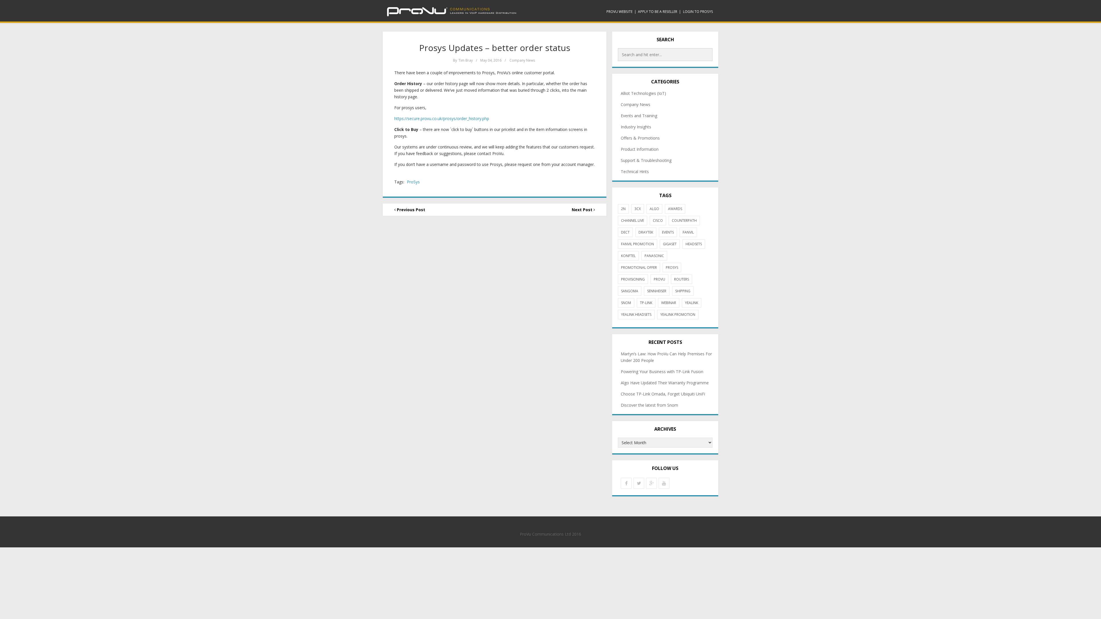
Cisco (658, 220)
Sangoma (629, 291)
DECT (625, 232)
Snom (626, 302)
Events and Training (639, 115)
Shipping (682, 291)
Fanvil (688, 232)
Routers (681, 279)
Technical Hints (635, 171)
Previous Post (410, 209)
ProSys (413, 182)
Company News (522, 60)
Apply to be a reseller (657, 11)
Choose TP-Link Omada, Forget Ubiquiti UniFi (663, 394)
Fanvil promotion (637, 244)
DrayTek (646, 232)
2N (623, 208)
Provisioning (633, 279)
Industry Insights (636, 127)
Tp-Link (646, 302)
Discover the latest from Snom (649, 405)
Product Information (640, 149)
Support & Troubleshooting (646, 160)
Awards (675, 208)
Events (668, 232)
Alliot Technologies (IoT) (643, 93)
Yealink (691, 302)
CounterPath (684, 220)
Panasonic (654, 255)
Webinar (668, 302)
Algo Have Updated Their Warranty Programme (665, 382)
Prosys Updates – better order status (494, 48)
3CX (638, 208)
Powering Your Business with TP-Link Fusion (662, 371)
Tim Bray (465, 60)
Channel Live (632, 220)
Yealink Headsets (636, 314)
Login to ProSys (698, 11)
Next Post (583, 209)
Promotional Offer (639, 267)
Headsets (694, 244)
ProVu (659, 279)
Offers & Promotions (640, 138)
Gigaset (670, 244)
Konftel (628, 255)
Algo (654, 208)
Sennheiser (656, 291)
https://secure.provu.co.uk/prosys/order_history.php (441, 118)
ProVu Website (619, 11)
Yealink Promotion (677, 314)
